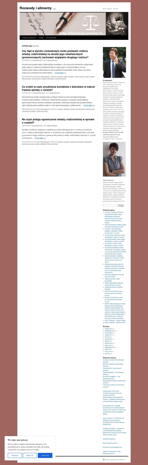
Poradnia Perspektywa (109, 439)
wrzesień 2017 (109, 333)
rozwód (92, 76)
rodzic (87, 76)
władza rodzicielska (48, 78)
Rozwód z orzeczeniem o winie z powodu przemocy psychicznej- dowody (114, 293)
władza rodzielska (40, 144)
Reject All (30, 455)
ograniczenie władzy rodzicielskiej (81, 142)
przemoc (82, 76)
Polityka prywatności (29, 38)
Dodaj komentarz (60, 78)
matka (65, 76)
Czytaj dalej (60, 72)
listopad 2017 (108, 328)
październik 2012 (109, 347)
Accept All (45, 455)
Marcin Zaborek (52, 60)
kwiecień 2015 (109, 343)
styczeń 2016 (108, 339)
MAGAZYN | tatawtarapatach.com (112, 447)
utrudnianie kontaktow (29, 111)
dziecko (60, 76)
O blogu (41, 38)
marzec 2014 (108, 345)
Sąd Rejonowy (36, 78)
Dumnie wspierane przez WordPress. (115, 459)
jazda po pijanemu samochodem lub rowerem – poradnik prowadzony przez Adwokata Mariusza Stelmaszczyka (113, 399)
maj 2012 (107, 349)
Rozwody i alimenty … (38, 7)
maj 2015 (107, 341)
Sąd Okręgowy (26, 78)
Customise (14, 455)
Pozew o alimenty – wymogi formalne (115, 320)
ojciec (76, 76)
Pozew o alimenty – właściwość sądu (115, 322)
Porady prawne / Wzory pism (111, 391)
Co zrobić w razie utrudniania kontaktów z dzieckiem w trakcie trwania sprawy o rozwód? (58, 88)
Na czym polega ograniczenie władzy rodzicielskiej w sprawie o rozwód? (58, 120)
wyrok (32, 144)
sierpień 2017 (108, 335)
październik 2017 (109, 331)
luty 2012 (107, 353)
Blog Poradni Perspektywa (110, 443)
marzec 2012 (108, 351)
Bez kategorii (45, 76)
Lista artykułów (51, 38)
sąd (28, 144)
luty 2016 (107, 337)
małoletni (71, 76)
